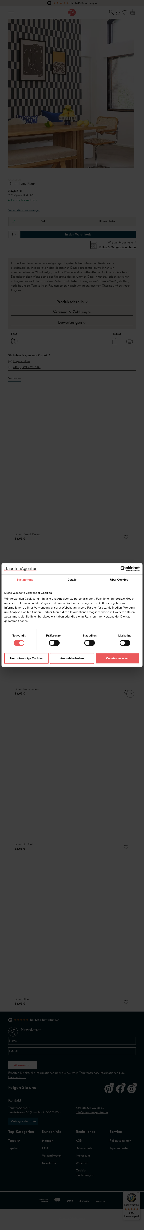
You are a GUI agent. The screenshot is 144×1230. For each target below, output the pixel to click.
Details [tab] (72, 579)
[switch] (54, 643)
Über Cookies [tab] (119, 579)
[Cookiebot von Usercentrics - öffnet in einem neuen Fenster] (123, 569)
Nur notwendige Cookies (26, 658)
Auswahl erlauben (72, 658)
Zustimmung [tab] (25, 579)
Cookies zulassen (117, 658)
